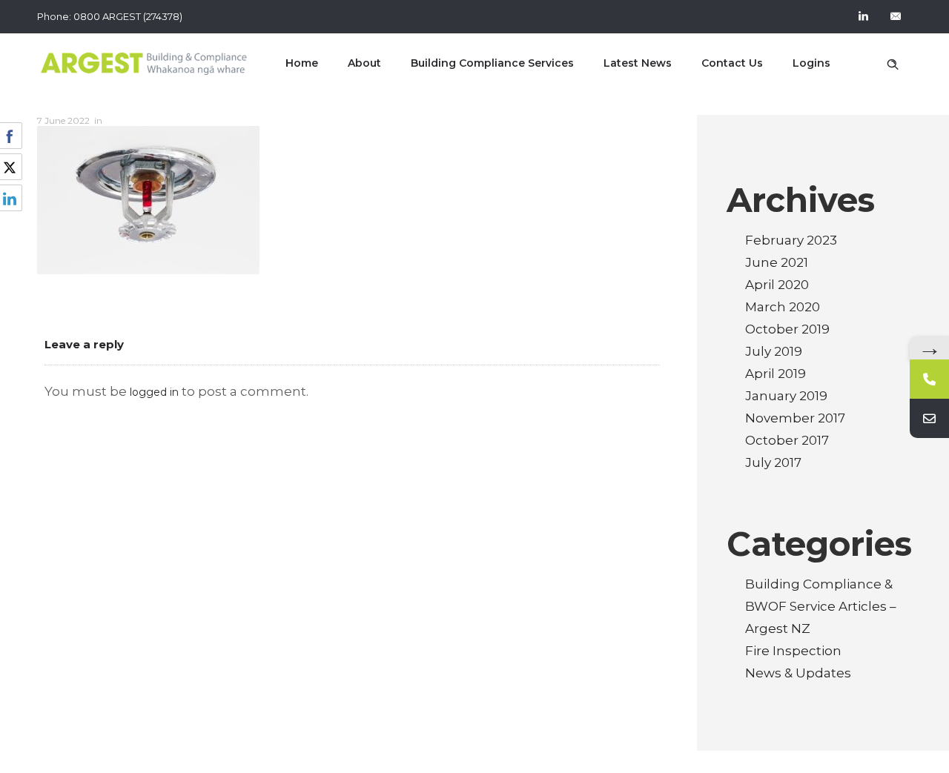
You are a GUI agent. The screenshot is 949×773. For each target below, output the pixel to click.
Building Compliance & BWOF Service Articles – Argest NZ (820, 606)
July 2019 (773, 351)
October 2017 (787, 440)
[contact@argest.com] (929, 418)
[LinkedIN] (863, 16)
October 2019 (787, 329)
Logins (811, 63)
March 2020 (782, 306)
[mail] (895, 16)
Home (301, 63)
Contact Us (732, 63)
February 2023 (791, 240)
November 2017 (795, 418)
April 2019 (775, 373)
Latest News (638, 63)
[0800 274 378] (929, 379)
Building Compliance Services (492, 63)
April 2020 (777, 284)
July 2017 (773, 462)
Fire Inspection (793, 650)
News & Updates (798, 673)
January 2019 (786, 395)
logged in (154, 392)
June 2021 (776, 262)
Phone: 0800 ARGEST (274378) (109, 16)
